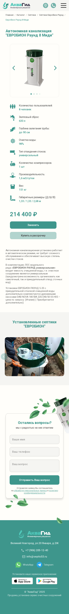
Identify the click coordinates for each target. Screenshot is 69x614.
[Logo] (16, 5)
